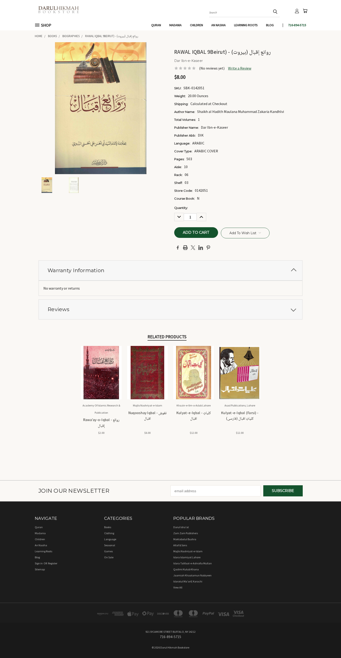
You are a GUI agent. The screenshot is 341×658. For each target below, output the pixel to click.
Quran (156, 25)
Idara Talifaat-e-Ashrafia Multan (192, 563)
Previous (328, 643)
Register (52, 563)
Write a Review (239, 68)
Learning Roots (246, 25)
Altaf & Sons (180, 545)
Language (110, 539)
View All (177, 587)
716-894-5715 (297, 25)
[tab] (170, 270)
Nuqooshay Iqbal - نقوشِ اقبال (147, 415)
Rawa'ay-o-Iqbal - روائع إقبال (101, 422)
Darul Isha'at (181, 527)
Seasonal (109, 545)
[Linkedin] (200, 247)
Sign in (39, 563)
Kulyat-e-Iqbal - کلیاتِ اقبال (193, 415)
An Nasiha (218, 25)
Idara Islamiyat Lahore (186, 557)
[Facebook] (177, 247)
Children (196, 25)
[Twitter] (193, 247)
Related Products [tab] (167, 336)
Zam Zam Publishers (185, 533)
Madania (175, 25)
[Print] (185, 247)
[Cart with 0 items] (305, 11)
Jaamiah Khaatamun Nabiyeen (192, 575)
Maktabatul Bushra (184, 539)
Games (108, 551)
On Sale (108, 557)
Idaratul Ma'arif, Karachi (187, 581)
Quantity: (181, 208)
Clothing (109, 533)
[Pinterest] (208, 247)
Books (107, 527)
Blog (270, 25)
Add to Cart (101, 376)
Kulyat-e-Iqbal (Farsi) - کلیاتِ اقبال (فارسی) (239, 415)
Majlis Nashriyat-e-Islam (188, 551)
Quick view (101, 367)
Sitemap (40, 569)
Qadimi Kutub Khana (186, 569)
